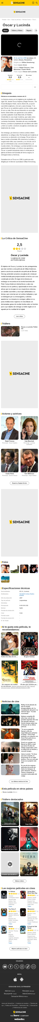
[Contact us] (34, 966)
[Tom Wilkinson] (29, 460)
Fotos (5, 562)
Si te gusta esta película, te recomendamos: (16, 628)
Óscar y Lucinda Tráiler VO (29, 327)
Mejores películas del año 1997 (21, 686)
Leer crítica (19, 316)
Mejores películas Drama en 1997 (20, 688)
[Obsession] (23, 912)
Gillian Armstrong (28, 62)
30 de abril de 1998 (20, 58)
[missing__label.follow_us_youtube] (5, 966)
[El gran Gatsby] (29, 643)
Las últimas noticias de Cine (19, 781)
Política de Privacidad (11, 1005)
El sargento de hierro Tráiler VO (10, 849)
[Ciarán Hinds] (10, 460)
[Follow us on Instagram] (22, 966)
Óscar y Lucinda (10, 792)
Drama (21, 60)
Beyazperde (8, 993)
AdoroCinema (27, 993)
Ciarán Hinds (26, 69)
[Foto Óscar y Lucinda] (5, 569)
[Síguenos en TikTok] (28, 966)
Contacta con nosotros (22, 1003)
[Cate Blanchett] (29, 428)
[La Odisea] (4, 895)
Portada (4, 19)
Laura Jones (22, 65)
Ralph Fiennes (24, 67)
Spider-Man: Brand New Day (32, 892)
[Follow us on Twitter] (16, 966)
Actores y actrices (12, 413)
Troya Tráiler (29, 824)
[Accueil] (18, 2)
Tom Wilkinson (29, 473)
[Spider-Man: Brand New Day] (23, 895)
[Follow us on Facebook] (11, 966)
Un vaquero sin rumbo (10, 684)
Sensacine (19, 75)
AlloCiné (8, 991)
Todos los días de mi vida (10, 656)
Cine (8, 19)
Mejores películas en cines (19, 948)
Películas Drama (26, 19)
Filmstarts (25, 991)
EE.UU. (21, 591)
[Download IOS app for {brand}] (16, 979)
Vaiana (11, 926)
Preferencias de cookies (20, 1007)
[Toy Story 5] (4, 912)
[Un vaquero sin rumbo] (10, 671)
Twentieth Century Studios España (26, 594)
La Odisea (12, 891)
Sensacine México (17, 996)
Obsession (30, 909)
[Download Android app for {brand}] (23, 979)
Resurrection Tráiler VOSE (29, 849)
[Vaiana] (4, 930)
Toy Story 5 (12, 909)
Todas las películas (16, 19)
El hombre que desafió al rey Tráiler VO (10, 874)
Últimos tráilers (19, 881)
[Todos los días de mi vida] (10, 643)
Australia (26, 591)
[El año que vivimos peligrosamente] (29, 671)
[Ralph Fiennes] (10, 428)
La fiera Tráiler (29, 874)
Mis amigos (29, 75)
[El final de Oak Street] (23, 930)
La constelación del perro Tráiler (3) (10, 824)
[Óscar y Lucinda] (6, 64)
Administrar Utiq (23, 1005)
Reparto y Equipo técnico (19, 483)
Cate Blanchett (29, 441)
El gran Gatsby (29, 656)
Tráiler (10, 906)
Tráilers (6, 323)
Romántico (28, 60)
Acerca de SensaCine (8, 1003)
